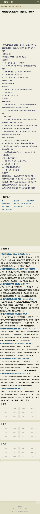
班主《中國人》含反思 (14, 388)
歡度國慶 (28, 203)
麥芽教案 (8, 2)
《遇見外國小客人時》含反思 (16, 343)
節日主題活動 (30, 206)
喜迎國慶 (16, 201)
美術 (23, 408)
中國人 (4, 201)
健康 (23, 412)
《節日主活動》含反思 (15, 373)
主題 (32, 416)
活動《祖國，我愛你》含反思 (16, 299)
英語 (6, 416)
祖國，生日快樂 (18, 206)
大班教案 (11, 6)
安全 (6, 408)
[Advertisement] (20, 29)
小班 (4, 404)
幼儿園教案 (4, 6)
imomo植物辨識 (24, 511)
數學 (6, 412)
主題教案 (18, 6)
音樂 (32, 408)
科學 (32, 412)
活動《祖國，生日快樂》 (15, 358)
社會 (23, 416)
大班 (4, 444)
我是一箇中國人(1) (19, 203)
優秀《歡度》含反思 (15, 254)
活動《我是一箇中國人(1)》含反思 (18, 329)
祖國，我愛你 (6, 206)
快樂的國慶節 (6, 203)
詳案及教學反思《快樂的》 (18, 269)
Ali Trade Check (16, 511)
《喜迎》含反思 (13, 314)
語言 (14, 408)
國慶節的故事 (30, 201)
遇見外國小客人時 (7, 209)
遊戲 (14, 412)
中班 (4, 424)
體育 (14, 416)
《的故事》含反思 (15, 284)
